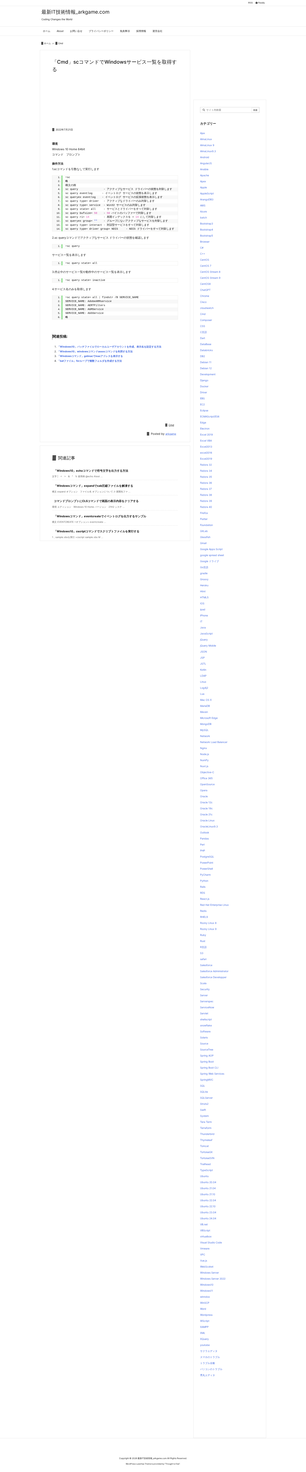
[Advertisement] (115, 99)
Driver (203, 392)
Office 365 (206, 778)
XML (202, 1332)
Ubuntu (204, 1176)
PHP (202, 850)
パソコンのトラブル (211, 1369)
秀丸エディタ (207, 1375)
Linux (203, 681)
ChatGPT (205, 289)
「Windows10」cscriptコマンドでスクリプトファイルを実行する (96, 531)
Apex (203, 181)
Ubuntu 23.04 (208, 1212)
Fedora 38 (206, 494)
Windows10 (206, 1284)
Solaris (204, 1037)
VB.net (204, 1224)
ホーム (47, 43)
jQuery (204, 639)
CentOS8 (205, 283)
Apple (203, 187)
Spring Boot (207, 1061)
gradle (204, 573)
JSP (202, 657)
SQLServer (206, 1097)
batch (203, 217)
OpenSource (207, 784)
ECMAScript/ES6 (209, 416)
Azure (203, 211)
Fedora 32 (206, 464)
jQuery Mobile (208, 645)
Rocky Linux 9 (208, 928)
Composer (206, 319)
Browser (204, 241)
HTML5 (204, 597)
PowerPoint (206, 862)
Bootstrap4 (206, 229)
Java (203, 627)
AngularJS (206, 163)
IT (201, 621)
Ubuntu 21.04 (208, 1188)
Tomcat (204, 1145)
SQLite (204, 1091)
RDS (202, 892)
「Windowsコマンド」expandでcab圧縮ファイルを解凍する (93, 485)
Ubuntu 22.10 (208, 1206)
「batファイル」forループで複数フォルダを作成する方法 (89, 360)
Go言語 (204, 567)
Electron (204, 428)
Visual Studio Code (211, 1242)
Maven (204, 711)
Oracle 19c (206, 808)
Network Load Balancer (213, 742)
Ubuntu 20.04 (208, 1182)
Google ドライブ (209, 561)
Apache (204, 175)
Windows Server (209, 1272)
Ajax (202, 133)
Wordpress (206, 1314)
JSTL (203, 663)
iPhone (204, 615)
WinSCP (204, 1302)
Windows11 (206, 1290)
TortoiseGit (206, 1152)
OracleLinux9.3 (209, 826)
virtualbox (206, 1236)
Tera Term (206, 1121)
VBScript (205, 1230)
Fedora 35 (206, 476)
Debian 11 (205, 362)
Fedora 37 (206, 488)
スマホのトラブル (210, 1357)
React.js (204, 898)
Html (202, 591)
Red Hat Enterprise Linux (214, 904)
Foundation (206, 524)
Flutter (204, 518)
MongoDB (205, 723)
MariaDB (205, 705)
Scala (203, 983)
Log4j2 (204, 687)
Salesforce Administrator (214, 971)
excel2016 (206, 452)
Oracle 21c (206, 814)
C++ (202, 253)
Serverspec (206, 1001)
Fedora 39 (206, 500)
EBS (202, 398)
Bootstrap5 (206, 235)
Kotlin (203, 669)
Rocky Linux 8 (208, 922)
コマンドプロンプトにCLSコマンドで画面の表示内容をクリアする (96, 501)
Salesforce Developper (213, 977)
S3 (201, 953)
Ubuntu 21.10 (207, 1194)
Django (204, 380)
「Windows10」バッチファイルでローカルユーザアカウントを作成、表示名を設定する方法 (109, 346)
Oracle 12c (206, 802)
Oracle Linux (207, 820)
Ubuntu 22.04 (208, 1200)
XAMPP (204, 1326)
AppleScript (207, 193)
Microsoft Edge (209, 717)
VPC (202, 1254)
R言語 (203, 947)
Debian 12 (206, 368)
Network (205, 736)
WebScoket (206, 1266)
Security (205, 989)
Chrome (204, 295)
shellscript (206, 1019)
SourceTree (206, 1049)
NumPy (204, 760)
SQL (202, 1085)
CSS (202, 326)
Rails (202, 886)
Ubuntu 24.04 (208, 1218)
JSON (203, 651)
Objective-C (207, 772)
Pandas (204, 838)
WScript (204, 1320)
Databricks (206, 350)
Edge (203, 422)
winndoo (205, 1296)
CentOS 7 (205, 265)
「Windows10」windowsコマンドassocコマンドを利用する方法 (95, 351)
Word (203, 1308)
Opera (203, 790)
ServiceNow (207, 1007)
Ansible (204, 169)
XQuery (204, 1338)
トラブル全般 (207, 1363)
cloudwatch (207, 307)
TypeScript (206, 1170)
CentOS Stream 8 (210, 271)
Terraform (205, 1127)
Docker (204, 386)
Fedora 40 (206, 506)
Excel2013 (206, 446)
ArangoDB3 (206, 199)
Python (204, 880)
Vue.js (203, 1260)
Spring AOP (207, 1055)
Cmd (60, 43)
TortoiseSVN (207, 1158)
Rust (202, 940)
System (204, 1115)
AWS (202, 205)
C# (201, 247)
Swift (203, 1109)
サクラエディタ (208, 1350)
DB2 (202, 356)
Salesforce (206, 965)
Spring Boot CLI (209, 1067)
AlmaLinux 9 (207, 145)
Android (204, 157)
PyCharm (205, 874)
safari (203, 959)
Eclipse (204, 410)
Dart (202, 338)
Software (205, 1031)
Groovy (204, 579)
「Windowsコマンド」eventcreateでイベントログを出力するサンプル (100, 516)
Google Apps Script (211, 549)
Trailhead (205, 1164)
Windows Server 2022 (212, 1278)
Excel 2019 (206, 434)
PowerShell (206, 868)
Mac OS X (206, 699)
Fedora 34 (206, 470)
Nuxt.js (204, 766)
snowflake (206, 1025)
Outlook (204, 832)
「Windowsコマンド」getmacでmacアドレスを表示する (90, 355)
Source (204, 1043)
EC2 (202, 404)
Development (208, 374)
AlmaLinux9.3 (208, 151)
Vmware (204, 1248)
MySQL (204, 729)
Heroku (204, 585)
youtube (205, 1344)
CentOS (204, 259)
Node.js (204, 754)
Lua (202, 693)
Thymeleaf (206, 1139)
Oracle (204, 796)
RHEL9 (204, 916)
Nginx (203, 748)
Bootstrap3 (206, 223)
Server (204, 995)
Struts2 (204, 1103)
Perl (202, 844)
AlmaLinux (206, 139)
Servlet (204, 1013)
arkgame (170, 434)
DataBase (205, 344)
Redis (203, 910)
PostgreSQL (207, 856)
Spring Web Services (212, 1073)
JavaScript (206, 633)
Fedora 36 (206, 482)
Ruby (203, 934)
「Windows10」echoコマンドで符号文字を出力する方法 (91, 470)
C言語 (203, 332)
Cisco (203, 301)
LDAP (203, 675)
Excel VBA (206, 440)
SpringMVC (206, 1079)
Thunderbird (207, 1133)
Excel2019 (206, 458)
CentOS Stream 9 (210, 277)
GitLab (204, 531)
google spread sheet (212, 555)
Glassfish (205, 537)
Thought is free (172, 1464)
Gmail (203, 543)
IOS (202, 603)
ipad (202, 609)
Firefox (204, 512)
